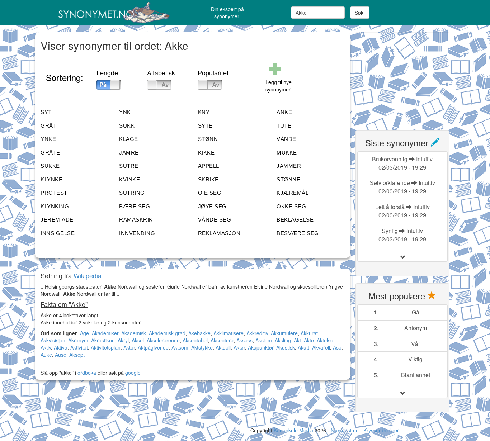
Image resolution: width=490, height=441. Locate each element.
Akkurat (309, 333)
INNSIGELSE (58, 233)
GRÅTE (50, 153)
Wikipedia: (88, 275)
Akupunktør (260, 347)
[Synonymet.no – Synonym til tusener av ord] (105, 12)
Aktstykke (202, 347)
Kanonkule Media (294, 430)
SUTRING (132, 193)
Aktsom (179, 347)
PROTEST (54, 193)
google (133, 372)
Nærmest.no (345, 430)
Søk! (360, 12)
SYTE (205, 126)
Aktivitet (79, 347)
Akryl (123, 340)
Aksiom (263, 340)
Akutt (303, 347)
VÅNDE (286, 139)
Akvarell (321, 347)
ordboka (86, 372)
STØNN (208, 139)
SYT (46, 112)
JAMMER (289, 166)
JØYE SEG (212, 206)
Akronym (78, 340)
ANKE (284, 112)
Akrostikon (103, 340)
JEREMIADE (57, 220)
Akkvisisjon (53, 340)
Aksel (138, 340)
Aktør (239, 347)
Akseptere (222, 340)
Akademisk (133, 333)
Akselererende (163, 340)
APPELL (208, 166)
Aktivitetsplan (106, 347)
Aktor (129, 347)
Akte (309, 340)
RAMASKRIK (136, 220)
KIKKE (206, 153)
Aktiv (46, 347)
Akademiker (105, 333)
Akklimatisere (228, 333)
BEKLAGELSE (295, 220)
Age (84, 333)
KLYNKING (55, 206)
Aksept (77, 354)
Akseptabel (195, 340)
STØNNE (288, 179)
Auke (46, 354)
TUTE (284, 126)
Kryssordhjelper (381, 430)
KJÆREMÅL (292, 193)
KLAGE (128, 139)
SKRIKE (208, 179)
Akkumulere (284, 333)
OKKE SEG (291, 206)
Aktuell (223, 347)
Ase (337, 347)
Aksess (244, 340)
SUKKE (50, 166)
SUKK (127, 126)
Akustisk (285, 347)
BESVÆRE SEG (298, 233)
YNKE (48, 139)
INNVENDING (137, 233)
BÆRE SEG (134, 206)
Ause (60, 354)
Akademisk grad (167, 333)
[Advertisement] (409, 77)
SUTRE (128, 166)
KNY (204, 112)
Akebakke (199, 333)
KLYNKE (51, 179)
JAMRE (129, 153)
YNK (125, 112)
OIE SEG (210, 193)
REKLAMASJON (219, 233)
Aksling (283, 340)
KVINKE (129, 179)
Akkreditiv (257, 333)
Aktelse (325, 340)
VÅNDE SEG (214, 220)
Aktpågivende (153, 347)
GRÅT (48, 126)
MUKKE (287, 153)
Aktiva (60, 347)
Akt (297, 340)
